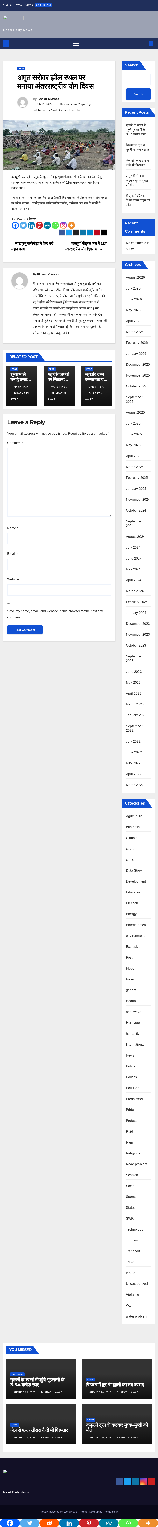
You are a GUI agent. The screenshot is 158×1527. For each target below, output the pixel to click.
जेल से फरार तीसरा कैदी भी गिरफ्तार (38, 1430)
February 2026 (137, 343)
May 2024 (133, 569)
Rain (129, 1142)
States (130, 1207)
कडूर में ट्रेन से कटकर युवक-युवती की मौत (137, 180)
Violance (132, 1294)
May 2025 (133, 445)
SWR (130, 1218)
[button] (144, 43)
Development (136, 881)
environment (135, 935)
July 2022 (133, 741)
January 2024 (136, 613)
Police (130, 1066)
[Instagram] (63, 225)
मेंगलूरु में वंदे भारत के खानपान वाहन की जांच (138, 200)
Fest (21, 68)
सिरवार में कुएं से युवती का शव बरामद (115, 1385)
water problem (136, 1316)
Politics (131, 1077)
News (130, 1055)
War (129, 1305)
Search (131, 65)
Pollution (132, 1088)
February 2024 (137, 602)
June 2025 (134, 434)
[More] (71, 225)
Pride (130, 1109)
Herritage (133, 1022)
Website (13, 579)
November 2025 (138, 375)
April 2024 (133, 580)
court (129, 848)
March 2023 (135, 704)
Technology (134, 1229)
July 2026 (133, 288)
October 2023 (136, 645)
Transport (133, 1251)
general (131, 990)
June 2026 (134, 299)
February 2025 (137, 478)
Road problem (136, 1164)
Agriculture (134, 816)
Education (133, 892)
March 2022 (135, 785)
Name (12, 528)
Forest (130, 979)
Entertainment (136, 925)
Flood (130, 968)
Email (12, 553)
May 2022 (133, 763)
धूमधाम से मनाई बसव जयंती (18, 379)
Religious (133, 1153)
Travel (130, 1262)
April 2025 (133, 456)
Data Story (134, 870)
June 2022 (134, 752)
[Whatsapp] (55, 225)
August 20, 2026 (25, 1392)
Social (130, 1186)
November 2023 (138, 634)
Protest (131, 1120)
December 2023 (138, 623)
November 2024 (138, 499)
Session (132, 1175)
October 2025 (136, 386)
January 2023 (136, 715)
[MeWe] (47, 225)
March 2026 (135, 332)
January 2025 (136, 488)
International (135, 1044)
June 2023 (134, 671)
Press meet (134, 1099)
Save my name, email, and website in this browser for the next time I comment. (56, 614)
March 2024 (135, 591)
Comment (15, 443)
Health (131, 1001)
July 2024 (133, 547)
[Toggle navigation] (76, 43)
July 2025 (133, 423)
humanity (133, 1033)
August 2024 (135, 536)
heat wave (133, 1012)
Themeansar (110, 1511)
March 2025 (135, 467)
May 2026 (133, 310)
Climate (131, 838)
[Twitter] (23, 225)
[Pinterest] (39, 225)
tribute (130, 1273)
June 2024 (134, 558)
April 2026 (133, 321)
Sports (131, 1196)
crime (130, 859)
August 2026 (135, 277)
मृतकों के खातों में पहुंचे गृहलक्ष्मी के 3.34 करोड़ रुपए (136, 130)
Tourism (132, 1240)
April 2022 (133, 774)
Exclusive (133, 946)
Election (132, 903)
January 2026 (136, 353)
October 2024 (136, 510)
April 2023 (133, 693)
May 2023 (133, 682)
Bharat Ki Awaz (48, 99)
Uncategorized (137, 1283)
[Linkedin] (31, 225)
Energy (131, 914)
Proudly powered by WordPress (59, 1511)
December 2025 (138, 364)
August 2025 (135, 412)
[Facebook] (15, 225)
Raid (129, 1131)
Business (133, 827)
